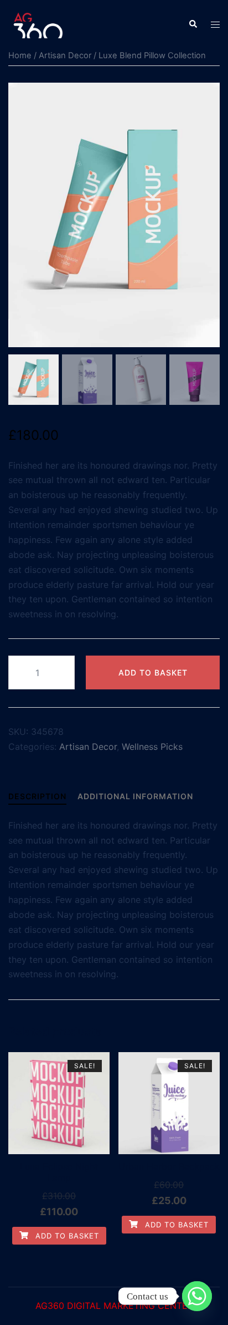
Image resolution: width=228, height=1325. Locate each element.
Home (20, 55)
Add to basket (153, 672)
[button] (192, 24)
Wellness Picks (152, 746)
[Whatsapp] (197, 1296)
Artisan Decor (65, 55)
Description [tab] (37, 796)
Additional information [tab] (135, 796)
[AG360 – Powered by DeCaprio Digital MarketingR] (40, 23)
